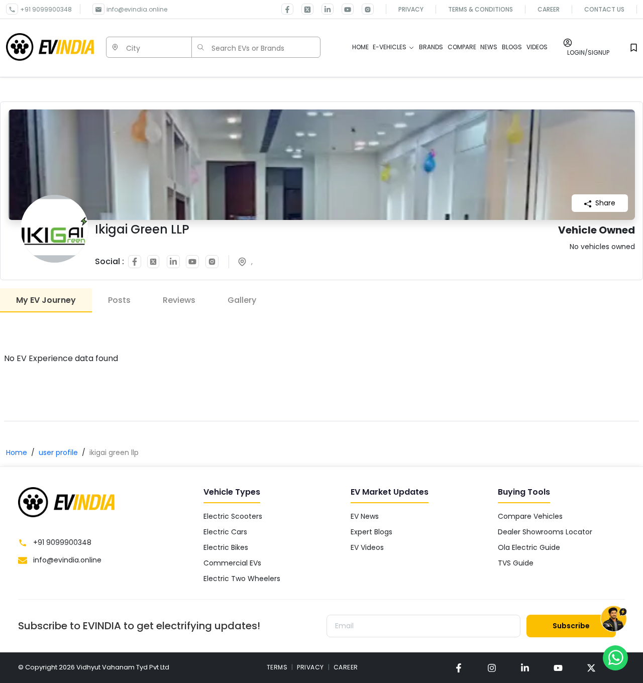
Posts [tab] (119, 300)
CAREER (346, 667)
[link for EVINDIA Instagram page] (364, 9)
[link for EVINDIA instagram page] (491, 667)
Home (16, 452)
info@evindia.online (136, 9)
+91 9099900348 (46, 9)
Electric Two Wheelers (241, 579)
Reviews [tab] (179, 300)
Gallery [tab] (242, 300)
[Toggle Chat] (613, 619)
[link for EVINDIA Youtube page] (344, 9)
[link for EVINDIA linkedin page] (323, 9)
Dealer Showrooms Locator (545, 532)
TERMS (277, 667)
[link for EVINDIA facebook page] (287, 9)
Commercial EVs (232, 563)
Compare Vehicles (530, 516)
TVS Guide (515, 563)
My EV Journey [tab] (46, 300)
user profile (58, 452)
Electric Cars (225, 532)
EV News (365, 516)
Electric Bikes (225, 547)
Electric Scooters (232, 516)
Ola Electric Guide (529, 547)
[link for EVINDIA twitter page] (303, 9)
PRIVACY (310, 667)
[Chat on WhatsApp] (615, 657)
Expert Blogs (371, 532)
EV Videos (367, 547)
